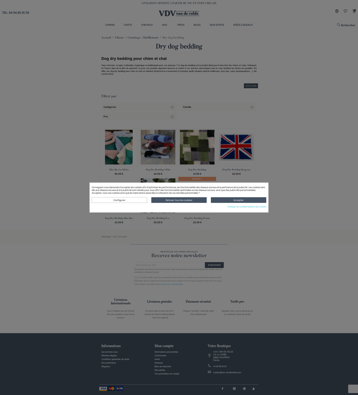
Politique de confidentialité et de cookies (246, 206)
